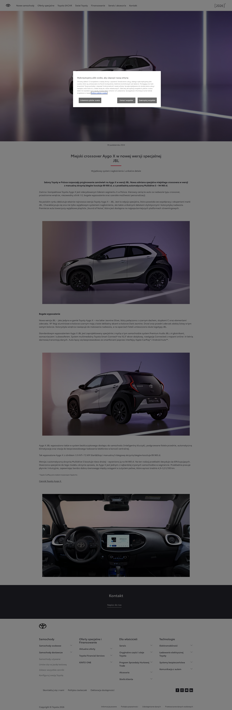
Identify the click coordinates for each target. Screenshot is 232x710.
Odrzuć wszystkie (126, 100)
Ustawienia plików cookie (90, 100)
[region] (117, 89)
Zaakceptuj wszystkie (147, 100)
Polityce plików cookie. (99, 93)
